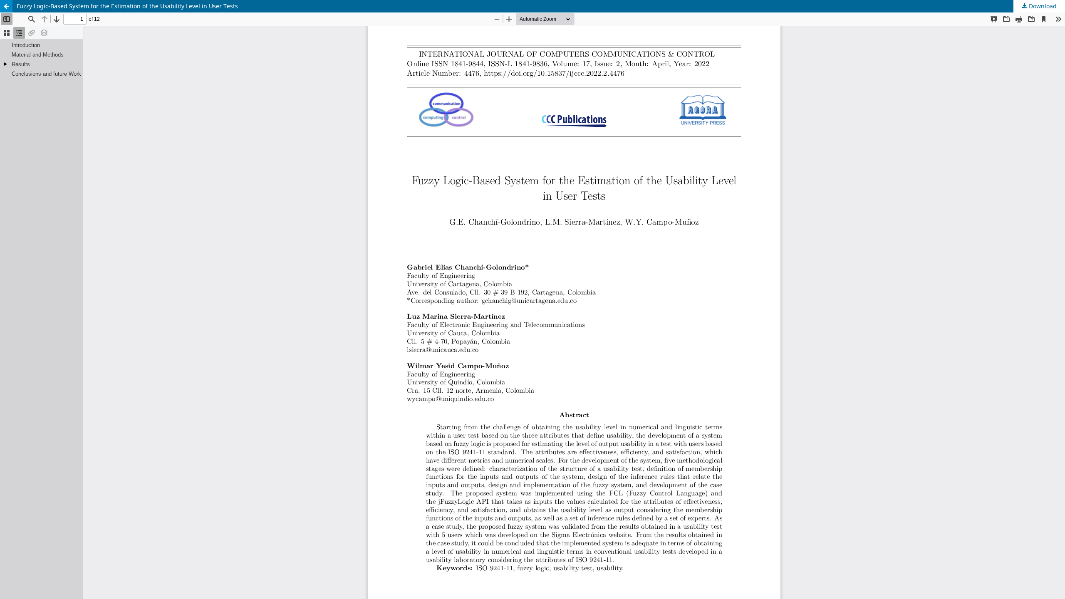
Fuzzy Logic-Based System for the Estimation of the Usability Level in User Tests (127, 6)
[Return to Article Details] (6, 6)
